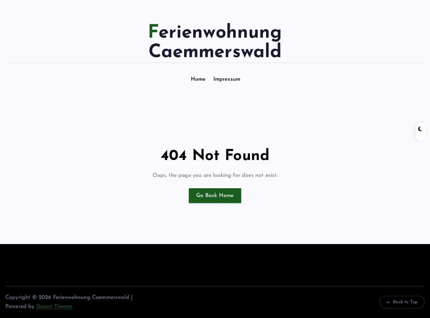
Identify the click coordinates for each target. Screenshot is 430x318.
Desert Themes (54, 306)
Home (198, 79)
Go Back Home (215, 195)
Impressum (226, 79)
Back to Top (405, 302)
